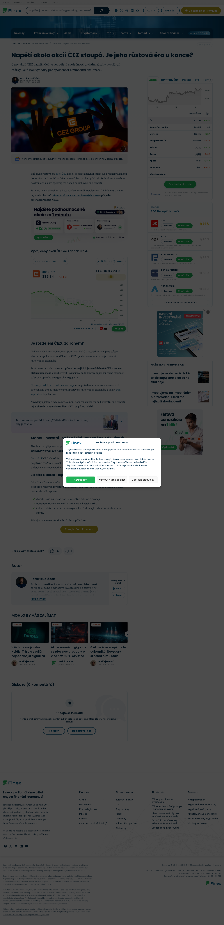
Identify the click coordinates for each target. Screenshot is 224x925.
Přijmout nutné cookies (112, 479)
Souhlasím (80, 479)
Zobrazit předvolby (143, 479)
